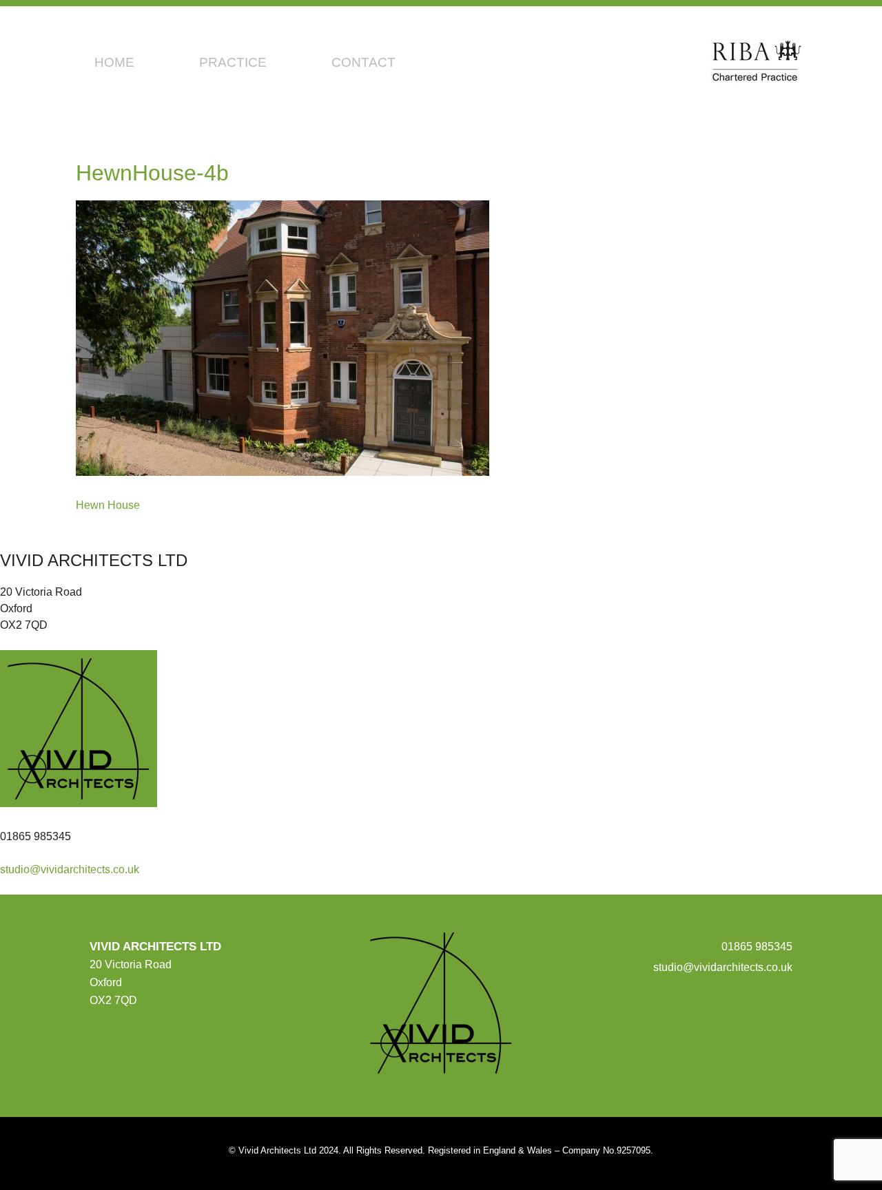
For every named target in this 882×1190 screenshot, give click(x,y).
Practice (233, 62)
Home (114, 62)
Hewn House (108, 505)
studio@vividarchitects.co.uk (69, 869)
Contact (363, 62)
